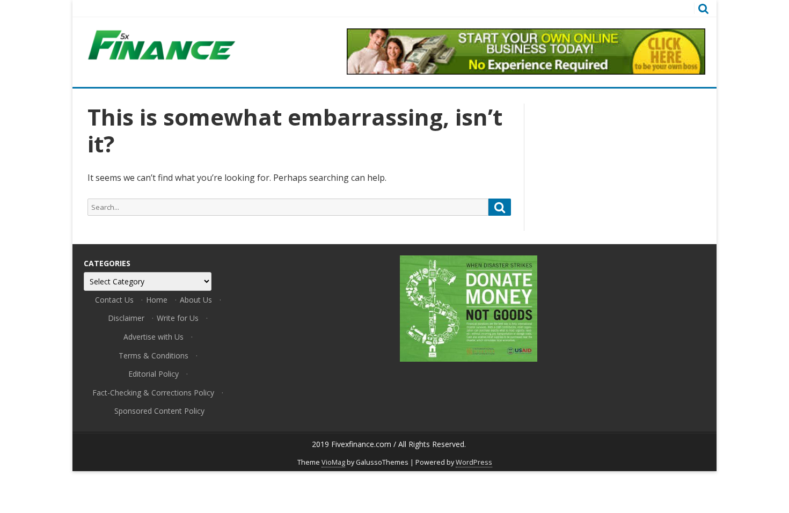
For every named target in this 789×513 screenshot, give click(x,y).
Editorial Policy (153, 374)
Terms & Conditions (153, 355)
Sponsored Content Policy (159, 411)
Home (156, 300)
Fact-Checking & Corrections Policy (153, 392)
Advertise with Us (153, 337)
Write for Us (178, 318)
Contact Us (114, 300)
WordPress (474, 462)
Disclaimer (126, 318)
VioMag (333, 462)
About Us (196, 300)
